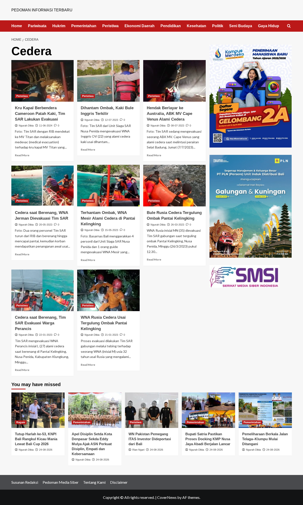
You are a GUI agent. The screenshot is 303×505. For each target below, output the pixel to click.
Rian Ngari (138, 449)
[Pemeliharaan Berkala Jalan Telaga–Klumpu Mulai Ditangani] (265, 410)
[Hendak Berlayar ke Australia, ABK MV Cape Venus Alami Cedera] (174, 81)
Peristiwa (110, 26)
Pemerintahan (83, 26)
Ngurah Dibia (26, 125)
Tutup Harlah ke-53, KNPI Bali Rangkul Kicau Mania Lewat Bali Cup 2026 (36, 439)
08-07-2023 (177, 125)
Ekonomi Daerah (140, 26)
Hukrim (58, 26)
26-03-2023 (177, 224)
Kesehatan (196, 26)
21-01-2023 (111, 334)
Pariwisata (37, 26)
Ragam (20, 422)
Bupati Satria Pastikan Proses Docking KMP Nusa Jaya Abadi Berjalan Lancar (207, 439)
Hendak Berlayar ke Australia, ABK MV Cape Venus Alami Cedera (169, 114)
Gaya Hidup (268, 26)
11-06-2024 (45, 125)
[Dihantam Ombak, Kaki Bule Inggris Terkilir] (108, 81)
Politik (217, 26)
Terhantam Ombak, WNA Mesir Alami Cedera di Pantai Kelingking (108, 218)
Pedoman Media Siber (61, 482)
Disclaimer (119, 482)
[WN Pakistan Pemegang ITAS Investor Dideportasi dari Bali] (151, 410)
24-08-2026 (45, 449)
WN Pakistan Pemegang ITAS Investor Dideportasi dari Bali (150, 439)
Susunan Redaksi (24, 482)
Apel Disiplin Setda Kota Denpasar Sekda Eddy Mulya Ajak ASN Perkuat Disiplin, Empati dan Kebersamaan (92, 444)
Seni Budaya (240, 26)
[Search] (289, 26)
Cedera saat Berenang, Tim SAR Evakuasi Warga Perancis (40, 323)
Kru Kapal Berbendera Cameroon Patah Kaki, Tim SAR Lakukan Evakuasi (40, 114)
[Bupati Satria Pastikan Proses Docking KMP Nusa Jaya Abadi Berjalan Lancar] (208, 410)
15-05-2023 (111, 230)
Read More (22, 155)
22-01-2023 (45, 334)
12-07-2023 (111, 119)
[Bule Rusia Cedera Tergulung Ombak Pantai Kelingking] (174, 185)
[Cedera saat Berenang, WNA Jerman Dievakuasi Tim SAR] (42, 185)
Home (16, 26)
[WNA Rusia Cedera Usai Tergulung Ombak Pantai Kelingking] (108, 290)
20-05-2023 (45, 224)
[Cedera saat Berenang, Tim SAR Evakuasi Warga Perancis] (42, 290)
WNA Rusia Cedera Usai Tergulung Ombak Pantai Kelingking (104, 323)
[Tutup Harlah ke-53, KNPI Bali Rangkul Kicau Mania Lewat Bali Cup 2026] (38, 410)
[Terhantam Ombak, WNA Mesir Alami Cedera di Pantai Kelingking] (108, 185)
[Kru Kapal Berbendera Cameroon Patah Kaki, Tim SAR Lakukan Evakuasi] (42, 81)
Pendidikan (170, 26)
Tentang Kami (94, 482)
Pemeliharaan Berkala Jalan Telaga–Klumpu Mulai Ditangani (265, 439)
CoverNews (167, 497)
